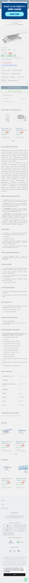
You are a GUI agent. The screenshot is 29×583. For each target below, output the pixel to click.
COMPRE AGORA (14, 14)
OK (14, 574)
